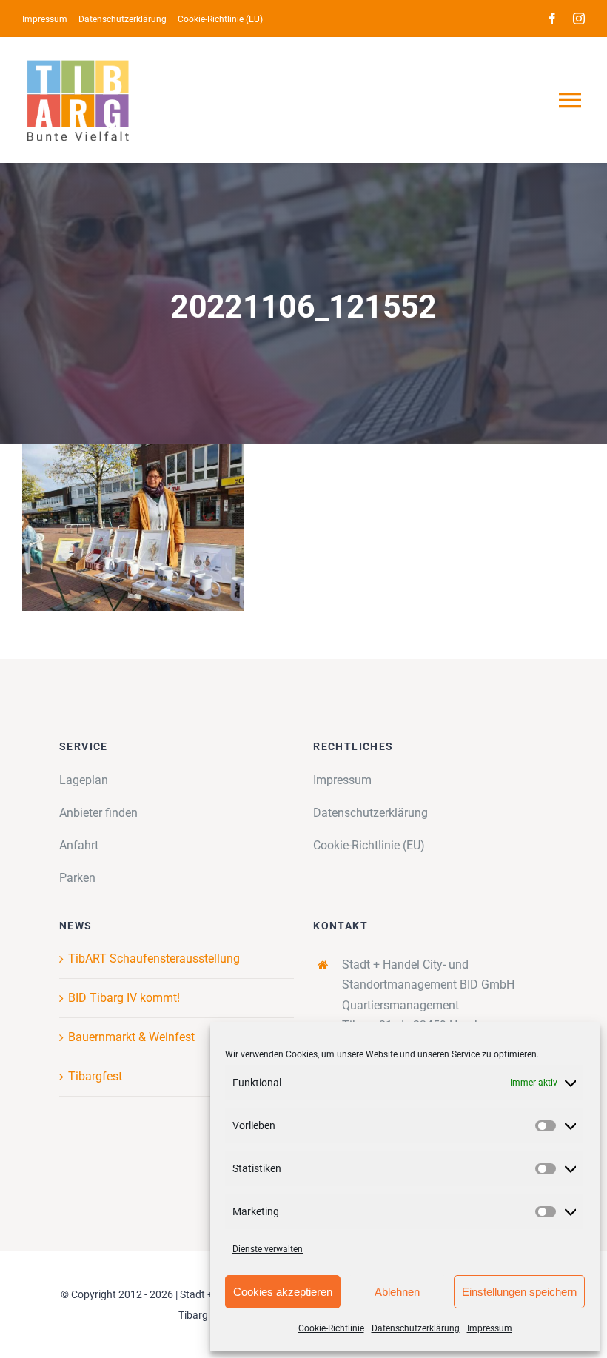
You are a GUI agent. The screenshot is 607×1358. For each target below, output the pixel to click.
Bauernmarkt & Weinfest (131, 1037)
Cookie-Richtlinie (331, 1328)
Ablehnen (397, 1291)
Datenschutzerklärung (416, 1328)
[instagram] (579, 18)
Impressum (489, 1328)
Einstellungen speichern (519, 1291)
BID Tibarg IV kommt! (124, 998)
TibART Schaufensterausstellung (154, 958)
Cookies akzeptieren (282, 1291)
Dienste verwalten (267, 1249)
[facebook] (552, 18)
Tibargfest (95, 1076)
